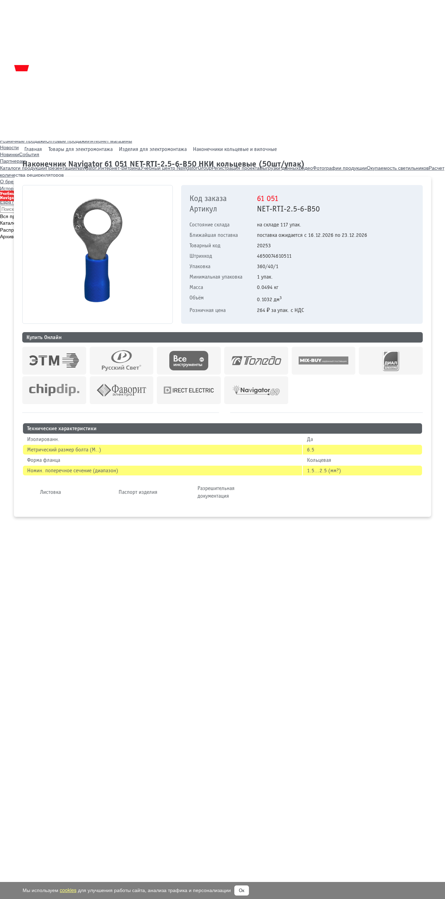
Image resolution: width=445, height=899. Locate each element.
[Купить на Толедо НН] (256, 361)
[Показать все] (224, 411)
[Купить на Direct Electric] (189, 390)
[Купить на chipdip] (54, 390)
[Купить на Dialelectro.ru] (391, 361)
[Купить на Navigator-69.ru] (256, 390)
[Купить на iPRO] (54, 361)
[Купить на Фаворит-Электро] (122, 390)
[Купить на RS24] (122, 361)
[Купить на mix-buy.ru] (324, 361)
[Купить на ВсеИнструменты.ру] (189, 361)
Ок (241, 890)
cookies (68, 889)
